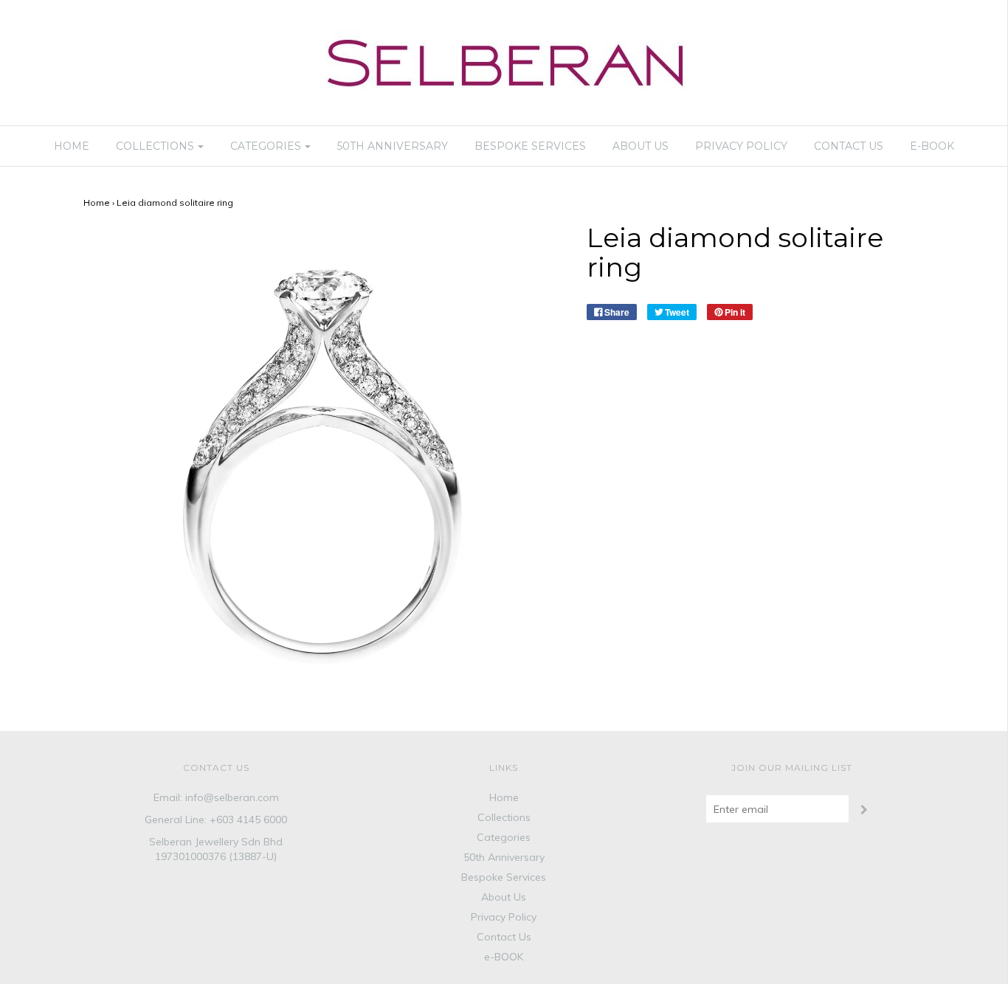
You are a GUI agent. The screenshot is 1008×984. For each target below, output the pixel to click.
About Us (640, 146)
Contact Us (848, 146)
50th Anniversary (392, 146)
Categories (504, 837)
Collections (504, 817)
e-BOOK (932, 146)
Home (71, 146)
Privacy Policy (741, 146)
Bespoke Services (530, 146)
